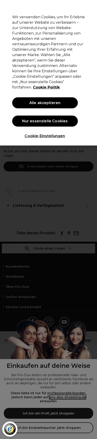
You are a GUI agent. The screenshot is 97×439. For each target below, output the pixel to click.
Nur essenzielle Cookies (45, 121)
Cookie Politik (46, 87)
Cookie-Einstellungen (45, 136)
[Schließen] (90, 7)
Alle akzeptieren (45, 103)
